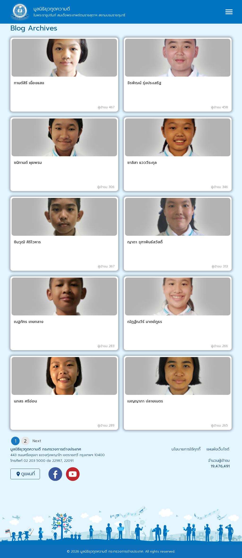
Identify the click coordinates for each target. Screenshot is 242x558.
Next (37, 441)
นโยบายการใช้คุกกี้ (186, 449)
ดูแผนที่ (25, 473)
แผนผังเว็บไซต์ (218, 449)
